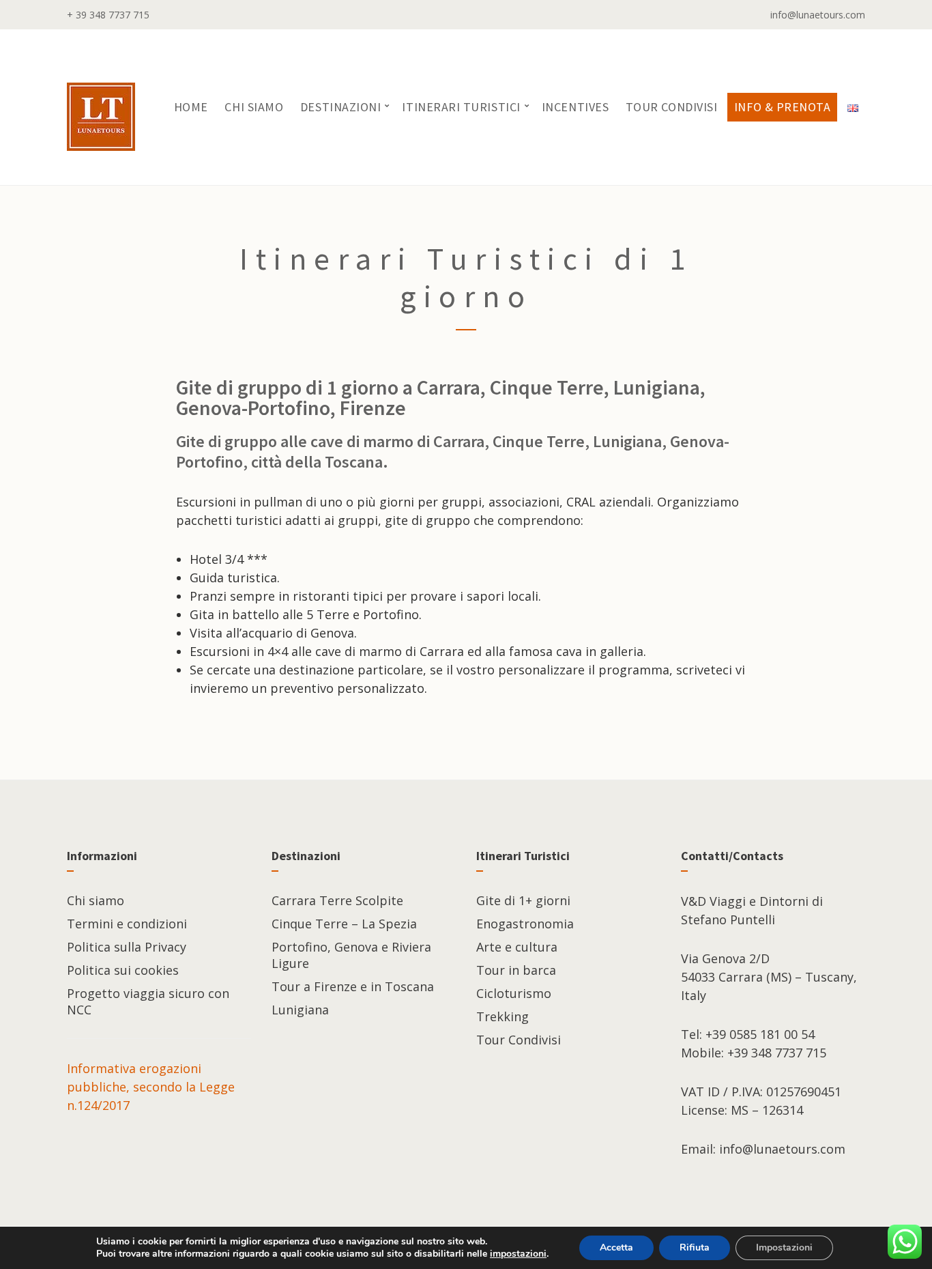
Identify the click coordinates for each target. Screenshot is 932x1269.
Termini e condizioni (127, 923)
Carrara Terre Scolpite (337, 900)
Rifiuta (695, 1247)
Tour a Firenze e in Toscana (353, 986)
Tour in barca (516, 970)
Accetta (616, 1247)
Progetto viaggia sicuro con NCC (148, 1001)
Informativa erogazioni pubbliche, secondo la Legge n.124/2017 (151, 1086)
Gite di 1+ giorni (523, 900)
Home (191, 107)
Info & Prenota (782, 107)
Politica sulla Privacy (126, 947)
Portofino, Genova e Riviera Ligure (351, 955)
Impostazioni (784, 1247)
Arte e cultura (516, 947)
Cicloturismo (513, 993)
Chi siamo (253, 107)
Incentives (575, 107)
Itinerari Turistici (461, 107)
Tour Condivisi (672, 107)
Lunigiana (300, 1009)
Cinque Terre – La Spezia (344, 923)
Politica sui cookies (123, 970)
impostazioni (518, 1254)
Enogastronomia (525, 923)
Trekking (502, 1016)
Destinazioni (340, 107)
